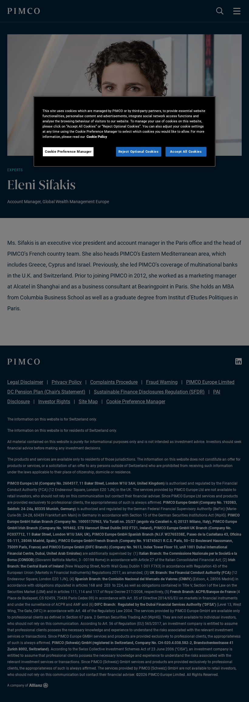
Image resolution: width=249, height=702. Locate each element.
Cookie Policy (97, 137)
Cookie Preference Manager (68, 151)
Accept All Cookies (186, 151)
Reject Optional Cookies (138, 151)
